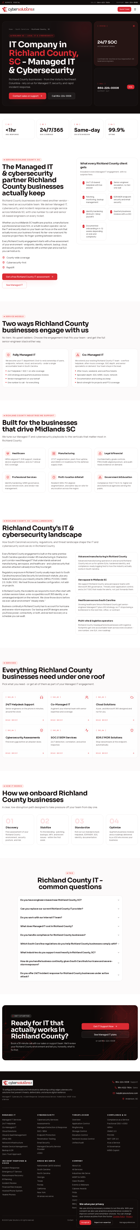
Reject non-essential (102, 1222)
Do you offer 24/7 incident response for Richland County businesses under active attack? (64, 975)
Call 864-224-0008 (61, 95)
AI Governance (113, 1146)
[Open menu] (135, 9)
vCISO (39, 1153)
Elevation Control (80, 1135)
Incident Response (10, 1167)
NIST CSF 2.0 (113, 1138)
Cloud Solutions (9, 1131)
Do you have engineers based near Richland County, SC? (51, 900)
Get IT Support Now (103, 1026)
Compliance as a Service (118, 1119)
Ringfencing (77, 1127)
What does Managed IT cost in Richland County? (46, 926)
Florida (40, 1184)
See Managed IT (14, 284)
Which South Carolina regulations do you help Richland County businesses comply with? (68, 943)
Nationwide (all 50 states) (49, 1165)
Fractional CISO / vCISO (117, 1123)
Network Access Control (83, 1138)
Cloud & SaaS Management (14, 1135)
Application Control (81, 1123)
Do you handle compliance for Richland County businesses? (53, 935)
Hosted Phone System (12, 1190)
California (41, 1188)
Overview (76, 1119)
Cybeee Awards (79, 1188)
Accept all (85, 1222)
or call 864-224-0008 (105, 1040)
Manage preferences (127, 1222)
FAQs (74, 1192)
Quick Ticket (124, 9)
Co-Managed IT (9, 1127)
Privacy (129, 1216)
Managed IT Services (11, 1119)
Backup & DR (7, 1150)
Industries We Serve (81, 1173)
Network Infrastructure (12, 1142)
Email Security (43, 1142)
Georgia (40, 1177)
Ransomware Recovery (12, 1175)
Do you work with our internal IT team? (41, 917)
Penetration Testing (46, 1138)
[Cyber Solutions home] (18, 9)
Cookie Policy (119, 1216)
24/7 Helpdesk (9, 1123)
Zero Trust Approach (11, 1154)
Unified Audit (78, 1142)
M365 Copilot (113, 1150)
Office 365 (6, 1138)
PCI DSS (110, 1135)
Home (11, 29)
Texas (40, 1181)
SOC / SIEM (42, 1131)
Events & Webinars (80, 1184)
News (74, 1196)
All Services (77, 1169)
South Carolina (22, 29)
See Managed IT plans (105, 1034)
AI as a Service (113, 1142)
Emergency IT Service (12, 1171)
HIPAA (110, 1127)
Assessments (43, 1123)
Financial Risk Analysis (12, 1187)
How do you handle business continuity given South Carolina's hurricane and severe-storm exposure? (66, 963)
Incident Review (9, 1183)
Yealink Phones (9, 1194)
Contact (76, 1200)
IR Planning (7, 1179)
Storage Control (79, 1131)
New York (41, 1192)
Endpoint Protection (46, 1135)
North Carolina (43, 1173)
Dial (131, 87)
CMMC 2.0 (111, 1131)
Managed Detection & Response (52, 1127)
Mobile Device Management (15, 1146)
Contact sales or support (26, 95)
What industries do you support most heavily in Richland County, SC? (58, 952)
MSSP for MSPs (78, 1177)
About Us (76, 1165)
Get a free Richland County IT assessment (28, 276)
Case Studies (78, 1181)
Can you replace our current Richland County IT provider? (51, 908)
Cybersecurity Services (47, 1119)
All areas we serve (45, 1196)
